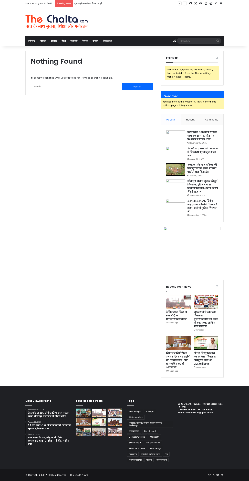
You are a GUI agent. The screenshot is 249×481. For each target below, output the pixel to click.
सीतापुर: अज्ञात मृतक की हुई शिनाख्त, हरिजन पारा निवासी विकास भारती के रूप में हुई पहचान (202, 186)
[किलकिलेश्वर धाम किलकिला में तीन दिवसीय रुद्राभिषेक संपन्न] (83, 413)
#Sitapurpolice (136, 417)
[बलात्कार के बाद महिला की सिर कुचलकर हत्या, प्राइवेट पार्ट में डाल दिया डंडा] (175, 169)
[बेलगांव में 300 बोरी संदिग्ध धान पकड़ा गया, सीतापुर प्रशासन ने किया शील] (175, 136)
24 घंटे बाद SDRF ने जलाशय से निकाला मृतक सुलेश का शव (202, 152)
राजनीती (73, 40)
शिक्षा (64, 40)
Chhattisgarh (150, 431)
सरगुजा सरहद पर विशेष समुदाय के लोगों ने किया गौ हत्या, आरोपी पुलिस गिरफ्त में (202, 206)
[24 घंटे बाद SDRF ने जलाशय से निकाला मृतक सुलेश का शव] (175, 153)
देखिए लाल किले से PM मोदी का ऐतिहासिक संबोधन (176, 315)
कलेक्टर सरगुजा (155, 448)
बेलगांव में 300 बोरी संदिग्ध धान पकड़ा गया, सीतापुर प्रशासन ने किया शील (202, 135)
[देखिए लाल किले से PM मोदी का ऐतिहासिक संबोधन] (178, 302)
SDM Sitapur (135, 442)
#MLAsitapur (135, 411)
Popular (171, 119)
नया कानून (133, 454)
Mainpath (154, 437)
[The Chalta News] (56, 21)
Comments (211, 119)
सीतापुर (54, 40)
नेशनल (85, 40)
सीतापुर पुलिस (162, 460)
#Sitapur (150, 411)
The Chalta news (137, 448)
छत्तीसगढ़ (31, 40)
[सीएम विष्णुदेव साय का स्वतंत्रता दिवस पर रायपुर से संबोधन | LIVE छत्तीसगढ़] (206, 343)
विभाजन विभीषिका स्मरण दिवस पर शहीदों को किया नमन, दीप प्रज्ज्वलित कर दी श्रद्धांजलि (178, 360)
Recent (190, 119)
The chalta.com (153, 442)
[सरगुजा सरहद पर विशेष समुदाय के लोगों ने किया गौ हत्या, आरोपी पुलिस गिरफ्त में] (175, 205)
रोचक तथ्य (107, 40)
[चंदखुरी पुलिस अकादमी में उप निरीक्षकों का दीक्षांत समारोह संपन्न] (115, 432)
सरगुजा (43, 40)
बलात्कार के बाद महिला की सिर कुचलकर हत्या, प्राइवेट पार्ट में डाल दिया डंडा (202, 168)
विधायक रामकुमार (135, 460)
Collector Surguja (137, 437)
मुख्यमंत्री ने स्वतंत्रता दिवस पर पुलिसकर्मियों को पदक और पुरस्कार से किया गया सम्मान (109, 3)
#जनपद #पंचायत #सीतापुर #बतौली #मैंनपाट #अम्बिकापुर (145, 424)
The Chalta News (79, 475)
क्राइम (95, 40)
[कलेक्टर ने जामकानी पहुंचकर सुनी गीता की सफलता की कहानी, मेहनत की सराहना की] (83, 432)
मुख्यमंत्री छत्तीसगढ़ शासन (150, 454)
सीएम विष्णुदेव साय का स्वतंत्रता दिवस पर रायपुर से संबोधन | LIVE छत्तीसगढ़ (205, 358)
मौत (166, 454)
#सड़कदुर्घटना (134, 431)
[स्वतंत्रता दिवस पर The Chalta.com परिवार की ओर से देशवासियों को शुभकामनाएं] (115, 422)
